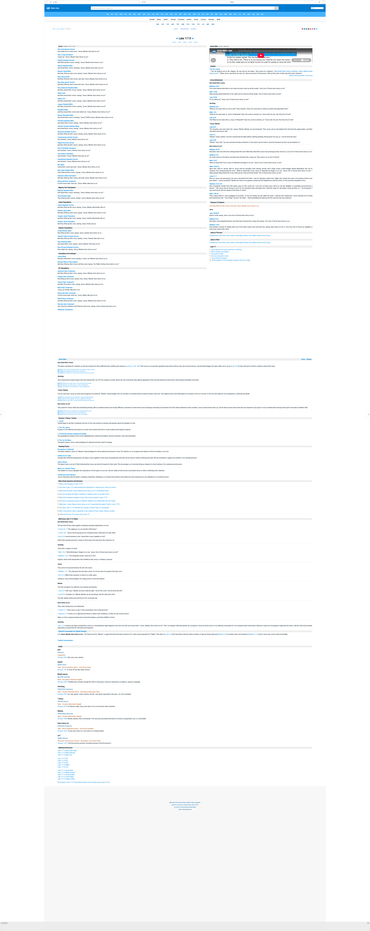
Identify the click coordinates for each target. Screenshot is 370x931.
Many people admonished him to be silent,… (72, 371)
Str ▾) (73, 46)
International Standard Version (68, 159)
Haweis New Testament (66, 282)
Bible (54, 29)
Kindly (232, 235)
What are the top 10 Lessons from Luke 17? (75, 514)
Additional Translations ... (66, 310)
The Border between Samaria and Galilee (72, 434)
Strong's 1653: (63, 731)
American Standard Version (67, 132)
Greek (195, 42)
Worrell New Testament (65, 299)
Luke (57, 29)
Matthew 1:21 (63, 571)
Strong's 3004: (63, 694)
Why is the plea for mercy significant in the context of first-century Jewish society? (87, 511)
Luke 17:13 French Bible (66, 777)
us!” (217, 73)
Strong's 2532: (63, 657)
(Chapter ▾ (66, 46)
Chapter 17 (62, 29)
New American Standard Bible (68, 88)
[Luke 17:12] (2, 419)
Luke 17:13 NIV (63, 758)
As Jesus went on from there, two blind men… (72, 412)
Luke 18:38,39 (214, 213)
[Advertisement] (185, 344)
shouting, (294, 71)
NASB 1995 (61, 93)
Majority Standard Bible (65, 190)
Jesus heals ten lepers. (219, 258)
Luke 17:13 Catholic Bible (66, 779)
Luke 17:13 (61, 626)
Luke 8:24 (212, 127)
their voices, (287, 71)
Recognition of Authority (66, 449)
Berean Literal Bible (64, 71)
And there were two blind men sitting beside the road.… (75, 411)
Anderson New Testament (66, 271)
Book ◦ (303, 359)
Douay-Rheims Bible (64, 231)
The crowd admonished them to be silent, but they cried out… (77, 369)
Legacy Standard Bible (65, 104)
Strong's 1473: (63, 743)
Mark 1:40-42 (213, 194)
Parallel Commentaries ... (66, 640)
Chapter (309, 359)
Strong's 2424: (63, 706)
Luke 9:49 (212, 140)
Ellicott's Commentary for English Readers (72, 631)
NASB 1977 (61, 99)
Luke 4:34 (212, 118)
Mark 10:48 (213, 92)
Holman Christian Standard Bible (68, 126)
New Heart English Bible (66, 170)
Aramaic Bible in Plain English (67, 262)
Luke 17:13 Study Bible (65, 770)
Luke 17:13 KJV (63, 767)
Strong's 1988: (63, 719)
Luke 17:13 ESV (63, 763)
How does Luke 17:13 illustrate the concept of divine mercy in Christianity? (84, 508)
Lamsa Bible (62, 256)
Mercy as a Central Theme (66, 468)
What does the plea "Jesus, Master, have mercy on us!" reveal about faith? (84, 491)
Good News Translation (65, 154)
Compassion (213, 235)
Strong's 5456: (63, 682)
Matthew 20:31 (214, 86)
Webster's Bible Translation (67, 176)
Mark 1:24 (212, 112)
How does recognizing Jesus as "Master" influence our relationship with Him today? (87, 501)
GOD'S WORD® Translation (67, 148)
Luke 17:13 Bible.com (65, 755)
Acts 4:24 (61, 536)
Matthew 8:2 (222, 634)
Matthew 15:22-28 (215, 184)
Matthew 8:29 (214, 107)
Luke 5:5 (212, 135)
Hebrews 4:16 (63, 614)
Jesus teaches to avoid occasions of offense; (226, 250)
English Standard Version (66, 60)
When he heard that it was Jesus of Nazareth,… (73, 414)
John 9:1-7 (213, 176)
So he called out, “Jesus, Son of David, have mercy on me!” (76, 373)
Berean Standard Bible (65, 66)
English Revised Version (66, 143)
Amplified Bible (63, 110)
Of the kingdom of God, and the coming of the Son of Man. (230, 260)
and (276, 71)
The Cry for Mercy (65, 440)
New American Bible (64, 242)
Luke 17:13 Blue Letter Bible (67, 751)
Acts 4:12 (61, 575)
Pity (250, 235)
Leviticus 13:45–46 (132, 366)
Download (308, 75)
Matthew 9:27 (214, 155)
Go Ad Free (4, 923)
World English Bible (64, 196)
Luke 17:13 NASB (63, 765)
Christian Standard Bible (66, 121)
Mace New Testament (65, 288)
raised (280, 71)
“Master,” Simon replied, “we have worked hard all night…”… (75, 398)
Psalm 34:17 (62, 529)
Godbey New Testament (66, 277)
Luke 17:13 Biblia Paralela (66, 772)
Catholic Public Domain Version (68, 236)
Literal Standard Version (66, 205)
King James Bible (63, 77)
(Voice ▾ (220, 46)
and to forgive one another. (220, 252)
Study (185, 42)
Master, (306, 71)
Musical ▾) (226, 46)
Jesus (228, 235)
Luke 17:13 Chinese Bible (66, 775)
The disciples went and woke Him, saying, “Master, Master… (76, 397)
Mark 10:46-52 (214, 166)
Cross (179, 42)
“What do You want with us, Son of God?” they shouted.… (75, 383)
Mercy (247, 235)
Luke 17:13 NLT (63, 761)
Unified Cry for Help (64, 456)
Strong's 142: (62, 670)
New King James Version (66, 82)
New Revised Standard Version (68, 247)
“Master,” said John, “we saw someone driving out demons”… (76, 400)
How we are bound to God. (220, 256)
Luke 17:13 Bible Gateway (66, 753)
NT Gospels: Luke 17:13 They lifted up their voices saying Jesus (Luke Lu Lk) (84, 782)
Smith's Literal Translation (66, 222)
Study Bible (62, 359)
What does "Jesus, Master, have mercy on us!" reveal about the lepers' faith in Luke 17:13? (89, 504)
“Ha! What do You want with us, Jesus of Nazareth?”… (74, 386)
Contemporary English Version (68, 137)
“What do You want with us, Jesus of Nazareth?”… (73, 385)
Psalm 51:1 (62, 610)
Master (241, 235)
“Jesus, (300, 71)
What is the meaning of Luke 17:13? (71, 484)
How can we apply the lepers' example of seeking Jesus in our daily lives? (84, 494)
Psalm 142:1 (62, 533)
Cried (220, 235)
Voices (268, 235)
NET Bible (61, 165)
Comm (190, 42)
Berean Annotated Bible (65, 115)
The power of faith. (217, 254)
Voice (263, 235)
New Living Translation (65, 55)
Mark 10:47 (213, 160)
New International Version (66, 49)
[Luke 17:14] (367, 419)
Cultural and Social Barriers (67, 475)
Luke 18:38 (213, 97)
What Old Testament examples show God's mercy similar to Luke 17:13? (83, 497)
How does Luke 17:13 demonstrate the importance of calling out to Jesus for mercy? (87, 487)
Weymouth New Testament (67, 181)
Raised (258, 235)
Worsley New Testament (66, 304)
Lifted (237, 235)
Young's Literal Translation (66, 216)
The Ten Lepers (214, 69)
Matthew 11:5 (253, 634)
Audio (174, 42)
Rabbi (254, 235)
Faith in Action (62, 462)
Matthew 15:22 (214, 225)
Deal (223, 235)
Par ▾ (70, 46)
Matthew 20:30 (214, 149)
